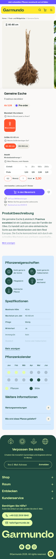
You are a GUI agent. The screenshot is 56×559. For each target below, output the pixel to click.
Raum (6, 484)
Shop (6, 477)
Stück (30, 178)
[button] (51, 10)
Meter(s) (15, 178)
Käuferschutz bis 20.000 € (17, 205)
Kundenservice (13, 498)
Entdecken (9, 491)
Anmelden (44, 464)
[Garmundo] (13, 10)
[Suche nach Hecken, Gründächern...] (39, 10)
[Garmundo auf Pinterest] (28, 547)
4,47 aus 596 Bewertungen (17, 199)
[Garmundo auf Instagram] (34, 547)
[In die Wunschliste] (49, 192)
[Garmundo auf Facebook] (21, 547)
